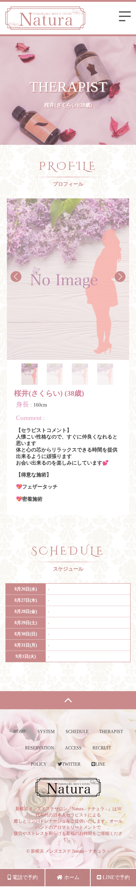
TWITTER (71, 764)
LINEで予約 (115, 877)
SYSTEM (46, 731)
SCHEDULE (77, 731)
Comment (29, 417)
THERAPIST (111, 731)
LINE (100, 764)
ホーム (71, 877)
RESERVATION (39, 748)
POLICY (39, 764)
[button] (120, 276)
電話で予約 (24, 877)
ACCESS (73, 748)
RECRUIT (101, 748)
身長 (22, 404)
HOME (19, 731)
